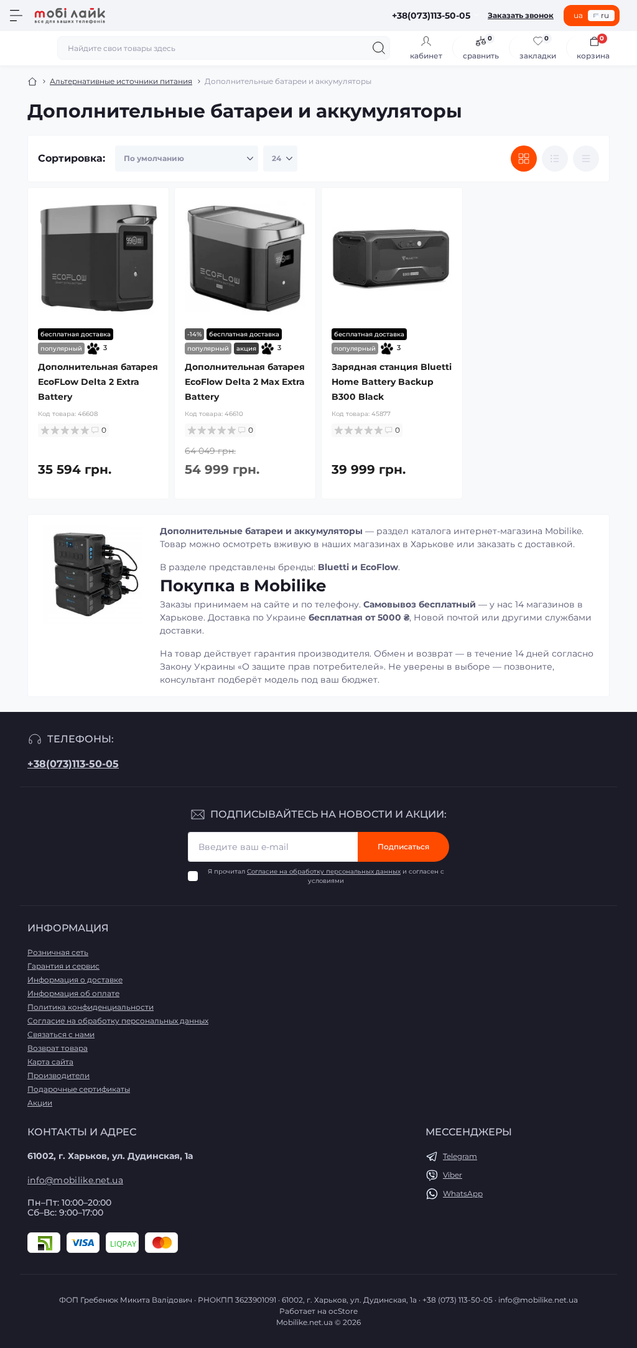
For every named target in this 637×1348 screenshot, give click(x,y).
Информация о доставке (75, 979)
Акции (39, 1102)
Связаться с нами (61, 1034)
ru (605, 15)
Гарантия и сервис (63, 966)
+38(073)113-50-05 (73, 764)
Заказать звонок (521, 15)
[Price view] (586, 158)
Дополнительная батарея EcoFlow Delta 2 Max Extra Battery (245, 381)
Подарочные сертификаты (78, 1089)
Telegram (460, 1156)
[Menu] (16, 15)
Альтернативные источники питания (121, 81)
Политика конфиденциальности (90, 1007)
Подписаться (403, 846)
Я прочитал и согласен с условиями (326, 876)
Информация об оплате (73, 993)
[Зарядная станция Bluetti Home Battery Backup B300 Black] (392, 258)
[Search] (379, 48)
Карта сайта (50, 1061)
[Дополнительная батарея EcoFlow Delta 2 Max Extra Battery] (245, 258)
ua (578, 15)
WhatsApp (463, 1193)
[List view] (555, 158)
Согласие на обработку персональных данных (324, 871)
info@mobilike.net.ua (75, 1180)
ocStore (343, 1311)
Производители (58, 1075)
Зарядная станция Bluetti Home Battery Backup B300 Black (392, 381)
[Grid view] (524, 158)
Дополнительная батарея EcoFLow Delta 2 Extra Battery (98, 381)
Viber (452, 1175)
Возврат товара (57, 1048)
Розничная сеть (57, 952)
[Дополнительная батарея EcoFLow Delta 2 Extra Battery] (98, 258)
